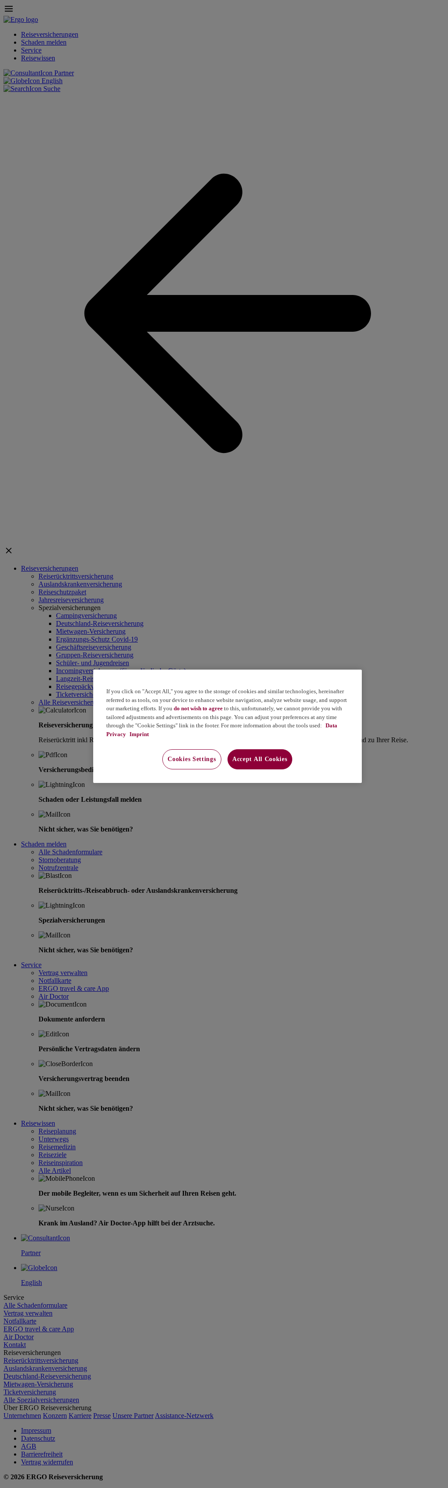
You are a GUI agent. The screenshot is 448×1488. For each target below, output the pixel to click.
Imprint (138, 734)
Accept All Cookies (259, 759)
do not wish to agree (198, 708)
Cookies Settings (192, 759)
